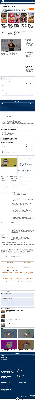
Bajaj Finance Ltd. (19, 370)
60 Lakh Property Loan (27, 267)
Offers (23, 400)
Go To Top (17, 353)
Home (4, 400)
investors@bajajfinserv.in (6, 387)
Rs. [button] (26, 83)
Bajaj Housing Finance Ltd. (20, 375)
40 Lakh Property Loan (10, 267)
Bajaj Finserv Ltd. (19, 369)
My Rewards (12, 400)
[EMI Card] (30, 1)
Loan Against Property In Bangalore (7, 272)
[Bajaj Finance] (4, 1)
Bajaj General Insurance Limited (21, 371)
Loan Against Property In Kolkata (19, 281)
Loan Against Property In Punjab (29, 281)
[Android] (19, 384)
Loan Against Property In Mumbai (7, 278)
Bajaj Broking (19, 376)
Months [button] (31, 88)
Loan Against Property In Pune (7, 281)
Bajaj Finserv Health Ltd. (20, 377)
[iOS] (21, 384)
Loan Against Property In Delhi (19, 272)
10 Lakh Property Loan (27, 262)
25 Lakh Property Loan (10, 262)
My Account (31, 400)
